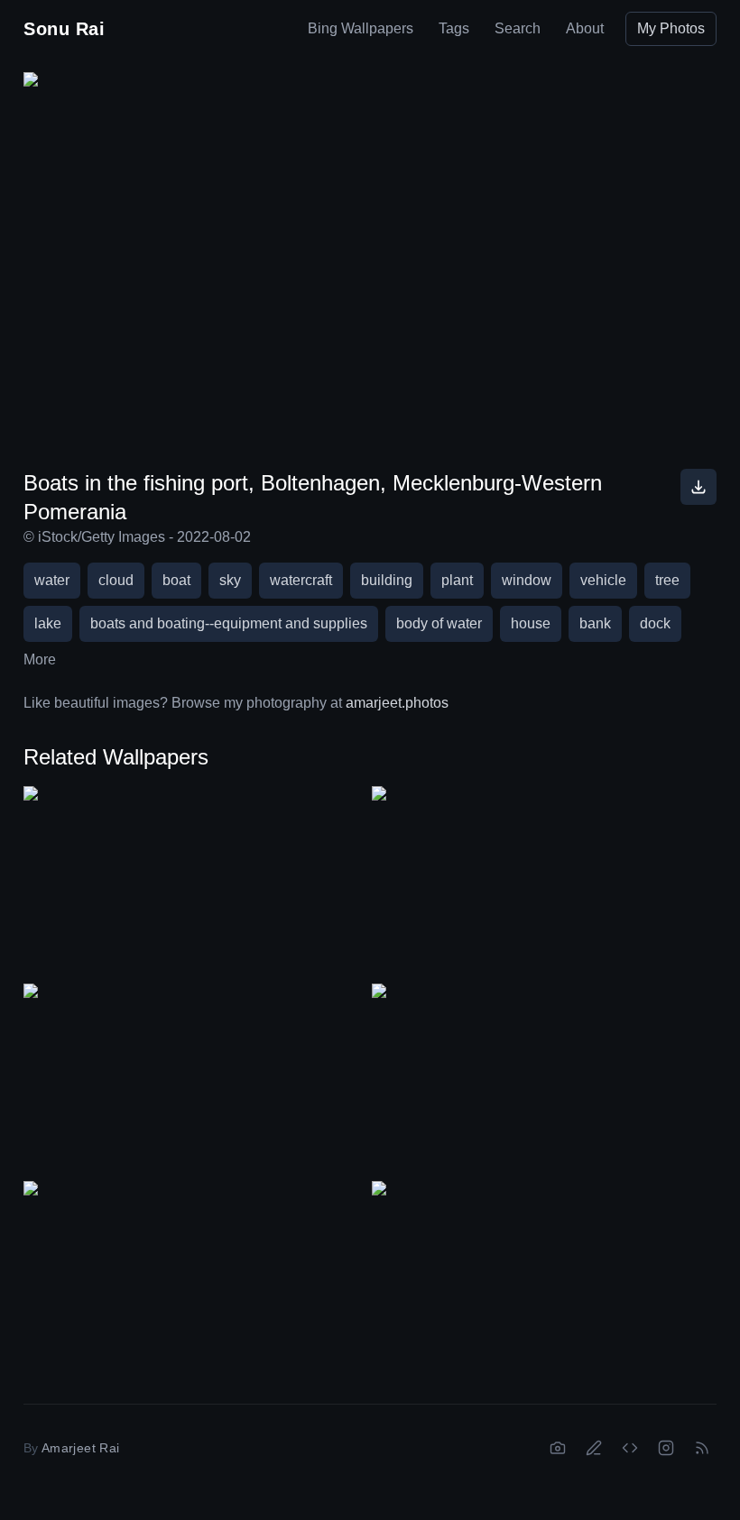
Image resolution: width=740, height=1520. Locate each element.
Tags (454, 28)
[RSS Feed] (702, 1447)
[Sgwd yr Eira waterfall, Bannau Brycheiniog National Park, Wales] (195, 1278)
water (51, 580)
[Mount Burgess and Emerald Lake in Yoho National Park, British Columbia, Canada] (544, 883)
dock (655, 623)
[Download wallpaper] (698, 487)
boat (176, 580)
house (530, 623)
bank (595, 623)
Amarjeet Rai (80, 1448)
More (39, 659)
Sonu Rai (64, 29)
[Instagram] (666, 1447)
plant (457, 580)
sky (230, 580)
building (386, 580)
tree (667, 580)
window (526, 580)
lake (47, 623)
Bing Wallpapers (360, 28)
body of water (439, 623)
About (585, 28)
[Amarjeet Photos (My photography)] (557, 1447)
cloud (116, 580)
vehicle (603, 580)
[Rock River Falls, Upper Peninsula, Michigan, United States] (195, 883)
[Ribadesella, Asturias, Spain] (195, 1080)
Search (518, 28)
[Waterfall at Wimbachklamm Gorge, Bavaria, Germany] (544, 1278)
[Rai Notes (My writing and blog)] (593, 1447)
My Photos (671, 28)
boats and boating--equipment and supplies (228, 623)
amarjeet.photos (397, 702)
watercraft (301, 580)
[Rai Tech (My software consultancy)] (629, 1447)
